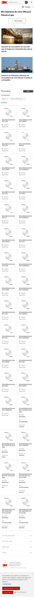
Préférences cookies (14, 565)
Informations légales (14, 562)
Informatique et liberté (15, 564)
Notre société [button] (8, 536)
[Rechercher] (26, 2)
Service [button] (5, 547)
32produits (18, 21)
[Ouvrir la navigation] (31, 2)
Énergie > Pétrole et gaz (16, 98)
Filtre (28, 91)
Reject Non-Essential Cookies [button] (11, 588)
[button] (20, 592)
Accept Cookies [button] (8, 592)
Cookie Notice (7, 584)
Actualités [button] (7, 541)
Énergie (3, 98)
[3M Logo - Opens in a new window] (4, 2)
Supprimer (4, 102)
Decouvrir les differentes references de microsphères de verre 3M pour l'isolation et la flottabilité (16, 78)
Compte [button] (27, 7)
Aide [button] (4, 553)
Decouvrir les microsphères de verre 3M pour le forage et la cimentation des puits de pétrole (16, 49)
